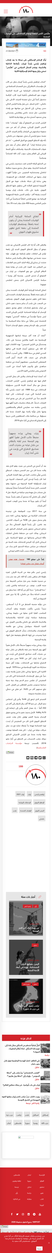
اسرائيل (36, 1115)
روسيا (35, 1123)
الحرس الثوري (39, 810)
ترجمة (28, 1103)
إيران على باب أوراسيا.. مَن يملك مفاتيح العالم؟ (21, 1084)
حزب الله (45, 1123)
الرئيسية (42, 1174)
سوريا (27, 1123)
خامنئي (41, 818)
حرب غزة (9, 1115)
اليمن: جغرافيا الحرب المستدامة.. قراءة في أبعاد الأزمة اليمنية (27, 967)
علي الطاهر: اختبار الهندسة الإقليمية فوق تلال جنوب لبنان (22, 1062)
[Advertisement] (26, 847)
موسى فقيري (33, 959)
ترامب (19, 1115)
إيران (29, 794)
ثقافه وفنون (16, 1180)
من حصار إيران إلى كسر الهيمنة (29, 929)
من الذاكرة (16, 1198)
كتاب (42, 1198)
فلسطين (18, 1123)
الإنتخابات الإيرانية (25, 802)
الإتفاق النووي (39, 802)
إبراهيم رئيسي (39, 794)
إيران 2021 (20, 794)
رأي (36, 906)
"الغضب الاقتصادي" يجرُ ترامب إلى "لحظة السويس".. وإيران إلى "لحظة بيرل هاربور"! (23, 1074)
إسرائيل (45, 1115)
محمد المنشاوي (32, 1001)
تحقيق (42, 1186)
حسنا (39, 1248)
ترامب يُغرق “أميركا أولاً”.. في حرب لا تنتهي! (27, 1007)
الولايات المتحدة (25, 810)
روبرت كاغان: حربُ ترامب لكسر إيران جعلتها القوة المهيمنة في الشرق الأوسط (21, 1098)
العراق (42, 1180)
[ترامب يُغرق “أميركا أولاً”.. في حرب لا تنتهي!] (26, 996)
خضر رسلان (34, 923)
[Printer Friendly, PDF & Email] (10, 753)
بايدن (14, 810)
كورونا (42, 1204)
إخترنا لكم (28, 906)
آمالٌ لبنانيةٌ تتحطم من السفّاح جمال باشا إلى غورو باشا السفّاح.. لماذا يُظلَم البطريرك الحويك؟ (22, 1048)
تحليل (35, 945)
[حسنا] (49, 1243)
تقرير (41, 1192)
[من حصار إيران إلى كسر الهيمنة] (26, 918)
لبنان (9, 1123)
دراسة (47, 1055)
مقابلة (29, 1198)
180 (44, 51)
